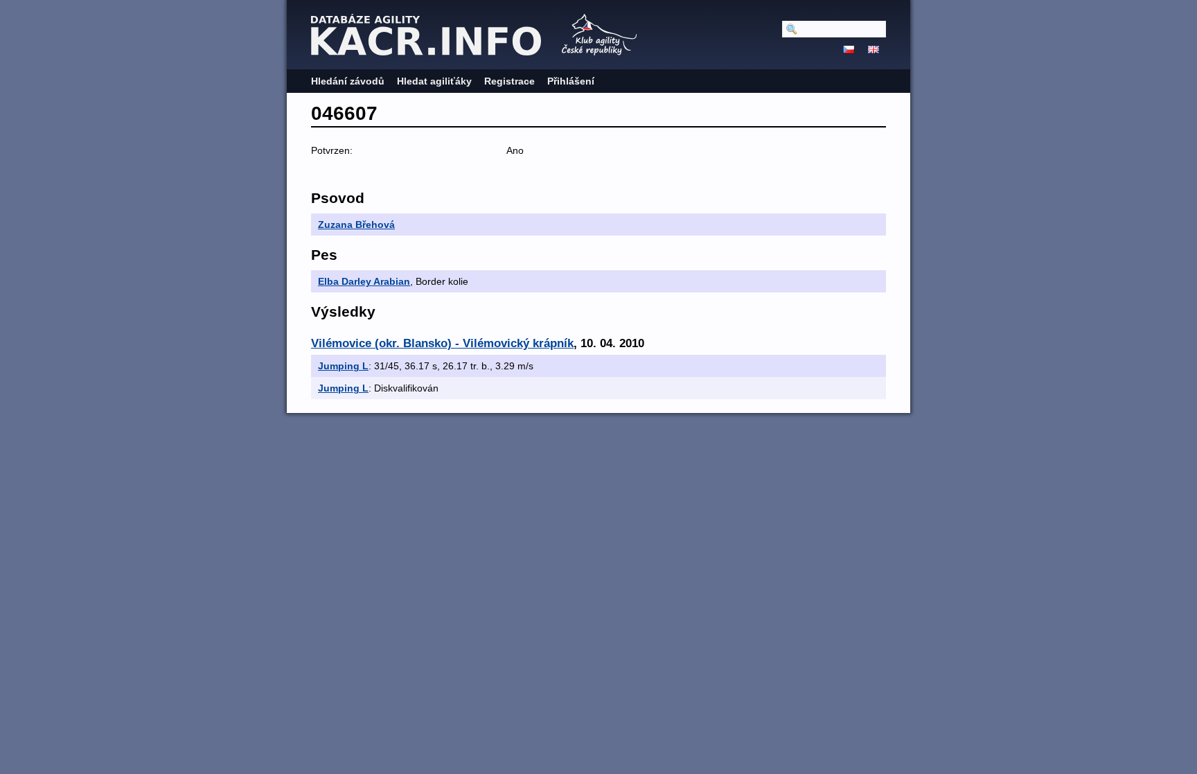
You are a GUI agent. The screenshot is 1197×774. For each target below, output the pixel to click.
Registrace (509, 81)
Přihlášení (570, 81)
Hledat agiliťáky (434, 81)
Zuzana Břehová (356, 224)
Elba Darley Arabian (364, 281)
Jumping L (343, 365)
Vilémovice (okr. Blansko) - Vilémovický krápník (442, 343)
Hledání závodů (347, 81)
